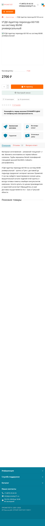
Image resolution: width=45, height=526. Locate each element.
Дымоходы (10, 17)
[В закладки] (41, 206)
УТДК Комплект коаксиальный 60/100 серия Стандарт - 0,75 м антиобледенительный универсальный (20, 234)
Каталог (5, 483)
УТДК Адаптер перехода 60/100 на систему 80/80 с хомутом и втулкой (22, 442)
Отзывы (17, 145)
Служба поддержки (11, 477)
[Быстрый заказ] (40, 251)
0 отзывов (16, 105)
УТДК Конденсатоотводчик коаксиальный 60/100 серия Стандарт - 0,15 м (22, 390)
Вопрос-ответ (32, 145)
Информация (8, 471)
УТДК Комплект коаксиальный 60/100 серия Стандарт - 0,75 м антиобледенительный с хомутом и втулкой (20, 339)
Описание (6, 145)
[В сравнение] (41, 210)
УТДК (28, 71)
